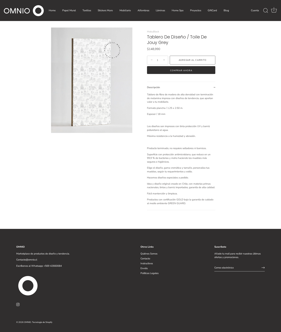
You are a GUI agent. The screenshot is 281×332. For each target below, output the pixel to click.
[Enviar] (263, 267)
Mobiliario (125, 10)
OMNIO (27, 322)
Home (52, 10)
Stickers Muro (105, 10)
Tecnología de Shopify (42, 322)
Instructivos (146, 263)
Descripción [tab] (153, 87)
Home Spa (177, 10)
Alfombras (143, 10)
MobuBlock (153, 31)
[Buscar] (265, 10)
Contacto (145, 258)
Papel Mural (69, 10)
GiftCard (212, 10)
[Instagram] (18, 304)
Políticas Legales (149, 273)
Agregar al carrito (192, 60)
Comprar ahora (181, 70)
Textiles (86, 10)
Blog (226, 10)
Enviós (144, 268)
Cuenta (255, 10)
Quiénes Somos (148, 253)
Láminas (160, 10)
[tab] (181, 151)
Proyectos (195, 10)
